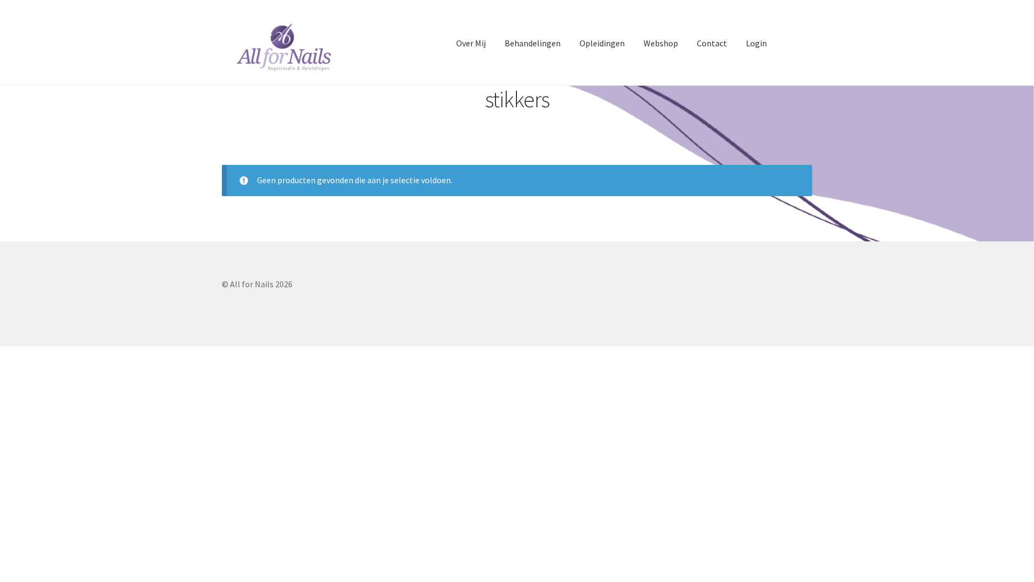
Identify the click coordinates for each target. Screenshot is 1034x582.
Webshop (661, 43)
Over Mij (471, 43)
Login (756, 43)
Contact (712, 43)
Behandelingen (533, 43)
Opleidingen (602, 43)
